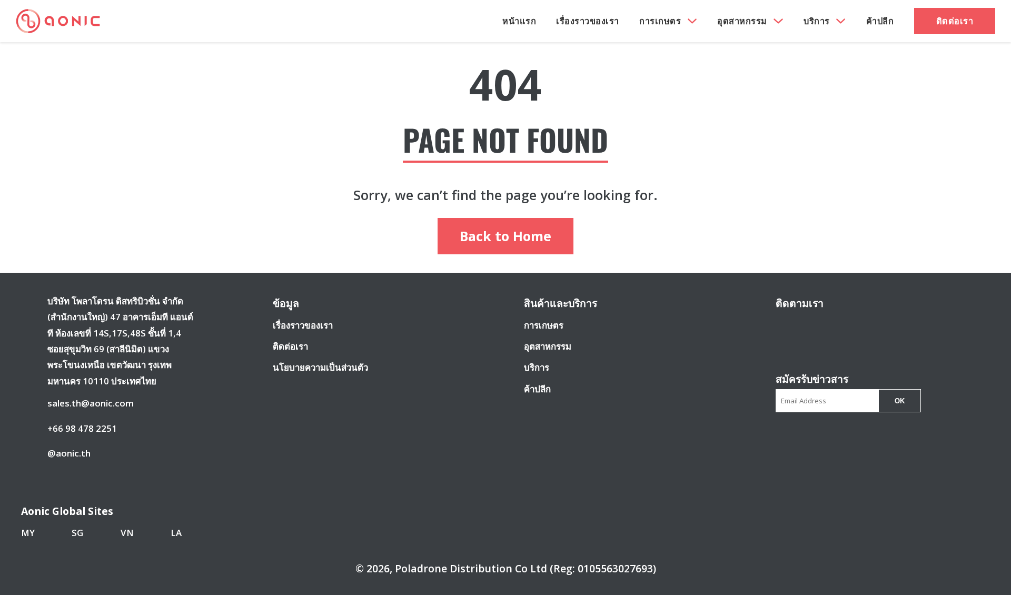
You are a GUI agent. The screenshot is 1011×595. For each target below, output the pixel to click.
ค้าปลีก (880, 21)
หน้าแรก (519, 21)
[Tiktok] (864, 327)
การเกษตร (660, 21)
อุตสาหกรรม (742, 21)
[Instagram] (805, 327)
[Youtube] (825, 327)
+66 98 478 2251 (82, 428)
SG (77, 533)
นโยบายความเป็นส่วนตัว (320, 367)
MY (28, 533)
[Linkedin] (845, 327)
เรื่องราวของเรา (587, 21)
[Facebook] (786, 327)
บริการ (817, 21)
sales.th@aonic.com (90, 403)
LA (176, 533)
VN (127, 533)
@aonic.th (69, 453)
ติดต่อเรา (955, 21)
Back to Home (505, 236)
